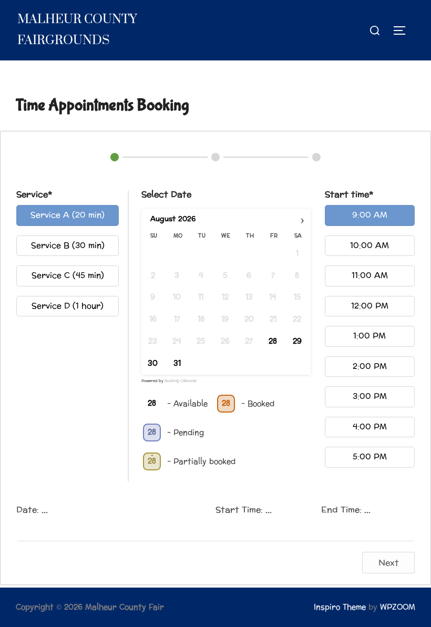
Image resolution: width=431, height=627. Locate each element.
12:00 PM (369, 306)
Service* (34, 194)
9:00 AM (369, 215)
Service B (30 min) (68, 246)
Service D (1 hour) (68, 306)
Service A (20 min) (67, 215)
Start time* (349, 194)
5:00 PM (370, 457)
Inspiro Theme (340, 607)
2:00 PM (370, 366)
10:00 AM (369, 246)
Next (388, 562)
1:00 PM (369, 336)
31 (177, 363)
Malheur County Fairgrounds (77, 30)
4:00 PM (370, 427)
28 (273, 341)
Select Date (166, 194)
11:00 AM (370, 276)
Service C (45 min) (68, 276)
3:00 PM (370, 396)
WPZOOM (397, 607)
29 (297, 341)
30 (153, 363)
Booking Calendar (181, 380)
